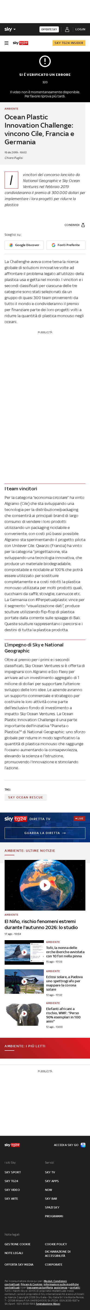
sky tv (50, 1172)
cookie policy (56, 1244)
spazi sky (52, 1207)
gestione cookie (17, 1244)
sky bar (51, 1198)
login (80, 29)
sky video (12, 1190)
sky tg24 (11, 1181)
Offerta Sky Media (19, 1264)
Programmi (54, 1216)
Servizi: (50, 1162)
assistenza (60, 1287)
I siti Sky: (10, 1162)
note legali (14, 1253)
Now (48, 1190)
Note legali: (12, 1234)
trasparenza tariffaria (40, 1287)
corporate (53, 1264)
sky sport (13, 1172)
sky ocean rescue (25, 797)
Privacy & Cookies (31, 1284)
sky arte (11, 1198)
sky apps (52, 1181)
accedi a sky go (66, 1145)
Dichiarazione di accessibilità (57, 1253)
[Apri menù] (6, 43)
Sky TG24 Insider (69, 43)
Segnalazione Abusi (48, 1303)
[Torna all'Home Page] (20, 43)
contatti (75, 1287)
